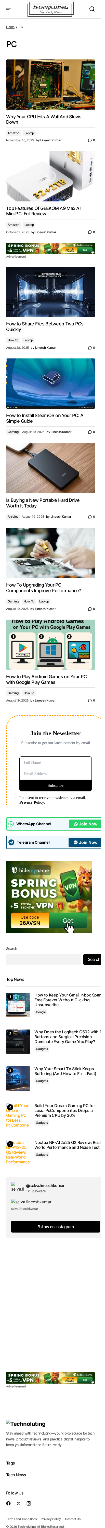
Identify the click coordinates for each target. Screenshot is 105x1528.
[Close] (82, 725)
